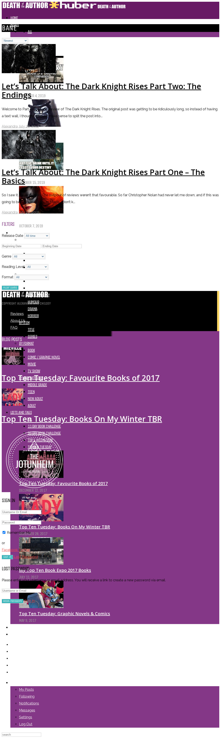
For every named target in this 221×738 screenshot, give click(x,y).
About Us (17, 634)
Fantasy (33, 281)
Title (31, 329)
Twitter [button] (24, 550)
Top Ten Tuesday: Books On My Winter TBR (64, 527)
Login (14, 682)
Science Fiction (39, 288)
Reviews (17, 314)
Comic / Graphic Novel (44, 357)
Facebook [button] (10, 550)
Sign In (29, 601)
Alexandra (10, 126)
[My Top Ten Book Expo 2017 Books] (41, 563)
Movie (32, 364)
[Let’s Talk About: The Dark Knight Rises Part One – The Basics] (29, 158)
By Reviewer (28, 239)
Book (31, 350)
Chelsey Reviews (40, 260)
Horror (33, 315)
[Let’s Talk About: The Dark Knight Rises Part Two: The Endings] (29, 72)
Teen (31, 391)
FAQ (13, 328)
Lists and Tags (21, 412)
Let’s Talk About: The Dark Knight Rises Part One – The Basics (103, 176)
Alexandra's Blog (40, 38)
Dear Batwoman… (38, 219)
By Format (26, 343)
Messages (27, 710)
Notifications (29, 703)
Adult (32, 405)
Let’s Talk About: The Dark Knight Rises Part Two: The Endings (101, 90)
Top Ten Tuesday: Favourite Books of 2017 (81, 378)
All (30, 31)
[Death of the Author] (64, 7)
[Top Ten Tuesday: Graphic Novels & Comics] (41, 606)
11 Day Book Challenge (44, 426)
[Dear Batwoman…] (41, 212)
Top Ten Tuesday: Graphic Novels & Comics (64, 613)
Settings (25, 717)
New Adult (35, 398)
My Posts (26, 689)
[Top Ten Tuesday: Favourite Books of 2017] (12, 364)
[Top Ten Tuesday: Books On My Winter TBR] (41, 519)
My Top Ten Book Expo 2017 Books (55, 570)
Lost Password (26, 557)
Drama (32, 308)
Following (27, 696)
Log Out (25, 724)
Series (32, 336)
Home (14, 17)
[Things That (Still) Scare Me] (41, 125)
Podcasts (17, 627)
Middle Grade (37, 384)
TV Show (34, 370)
